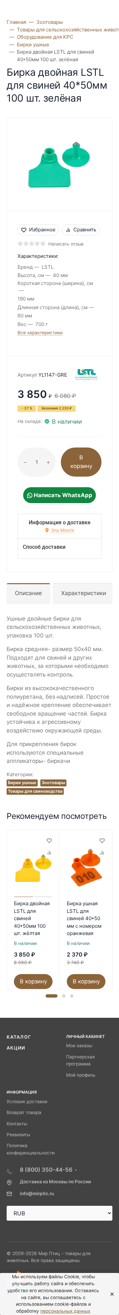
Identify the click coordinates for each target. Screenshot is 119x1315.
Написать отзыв (66, 244)
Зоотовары (53, 782)
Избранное (42, 229)
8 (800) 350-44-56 (46, 1169)
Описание (28, 593)
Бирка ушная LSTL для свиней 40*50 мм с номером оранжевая (84, 918)
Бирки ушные (22, 782)
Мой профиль (81, 1075)
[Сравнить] (49, 852)
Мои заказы (79, 1045)
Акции (16, 1048)
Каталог (19, 1037)
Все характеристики (40, 332)
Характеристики (83, 593)
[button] (51, 996)
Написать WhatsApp (62, 495)
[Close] (110, 1294)
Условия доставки (27, 1101)
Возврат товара (24, 1112)
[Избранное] (49, 840)
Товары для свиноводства (35, 791)
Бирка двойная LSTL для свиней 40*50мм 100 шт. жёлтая (32, 918)
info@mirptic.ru (37, 1193)
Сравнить (84, 229)
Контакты (17, 1123)
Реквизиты (18, 1134)
